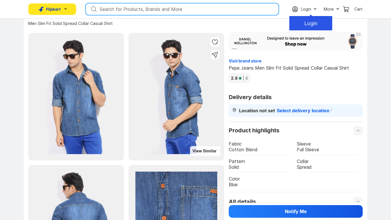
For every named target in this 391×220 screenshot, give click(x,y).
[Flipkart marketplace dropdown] (49, 9)
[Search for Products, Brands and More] (93, 9)
